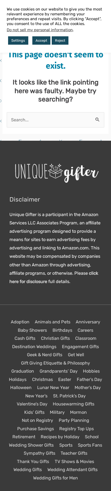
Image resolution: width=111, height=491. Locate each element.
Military (57, 412)
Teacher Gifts (74, 453)
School (92, 436)
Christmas (42, 379)
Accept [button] (41, 40)
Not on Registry (37, 420)
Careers (85, 330)
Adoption (20, 321)
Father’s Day (89, 379)
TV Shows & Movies (74, 461)
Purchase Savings (35, 428)
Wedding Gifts (27, 469)
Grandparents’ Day (59, 371)
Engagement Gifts (80, 346)
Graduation (22, 371)
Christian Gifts (55, 338)
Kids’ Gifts (34, 412)
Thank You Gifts (33, 461)
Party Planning (74, 420)
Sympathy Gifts (39, 453)
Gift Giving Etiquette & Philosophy (55, 363)
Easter (64, 379)
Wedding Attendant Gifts (72, 469)
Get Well (76, 354)
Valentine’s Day (32, 404)
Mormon (78, 412)
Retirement (23, 436)
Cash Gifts (25, 338)
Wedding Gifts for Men (55, 478)
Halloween (21, 387)
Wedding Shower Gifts (31, 445)
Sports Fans (90, 445)
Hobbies (91, 371)
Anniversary (88, 321)
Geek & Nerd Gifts (44, 354)
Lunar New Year (53, 387)
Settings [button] (18, 40)
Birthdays (62, 330)
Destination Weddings (34, 346)
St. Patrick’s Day (69, 395)
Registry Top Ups (76, 428)
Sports (65, 445)
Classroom (85, 338)
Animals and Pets (52, 321)
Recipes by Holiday (60, 436)
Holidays (17, 379)
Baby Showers (32, 330)
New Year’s (36, 395)
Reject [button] (60, 40)
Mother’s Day (88, 387)
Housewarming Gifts (73, 404)
